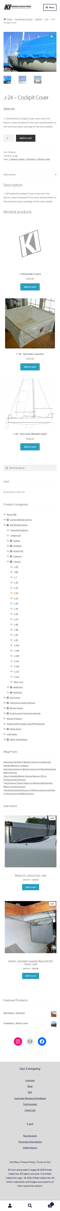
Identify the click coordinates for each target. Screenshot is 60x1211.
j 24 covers (30, 159)
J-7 (15, 577)
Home (9, 19)
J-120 (16, 666)
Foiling (16, 540)
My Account (10, 1205)
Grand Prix (18, 551)
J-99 (16, 566)
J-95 (16, 640)
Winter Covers (16, 708)
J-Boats (38, 19)
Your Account (30, 1135)
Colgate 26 (15, 535)
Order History (30, 1147)
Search (30, 1205)
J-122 (16, 671)
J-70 (16, 619)
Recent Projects (14, 718)
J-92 (16, 634)
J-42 (16, 582)
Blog (30, 1086)
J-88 (16, 629)
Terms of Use (43, 1162)
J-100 (16, 645)
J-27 (16, 598)
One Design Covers (23, 19)
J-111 (16, 661)
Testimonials (30, 1104)
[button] (51, 36)
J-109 (16, 655)
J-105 (16, 650)
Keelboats (18, 687)
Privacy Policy (27, 1162)
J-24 (46, 19)
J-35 (16, 613)
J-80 (16, 624)
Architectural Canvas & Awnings (25, 713)
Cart (46, 1203)
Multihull (17, 692)
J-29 (16, 603)
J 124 (16, 676)
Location (30, 1080)
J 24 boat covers (16, 159)
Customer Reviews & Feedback (30, 1098)
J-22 (16, 587)
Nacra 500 (11, 514)
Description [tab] (10, 174)
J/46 (16, 572)
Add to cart (26, 138)
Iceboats (17, 556)
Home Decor (15, 729)
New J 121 (18, 682)
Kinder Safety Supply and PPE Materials (26, 723)
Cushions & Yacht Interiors (22, 702)
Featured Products (19, 530)
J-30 (16, 608)
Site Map (14, 1162)
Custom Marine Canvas (21, 519)
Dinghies (17, 545)
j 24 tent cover (43, 159)
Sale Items (12, 734)
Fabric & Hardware (18, 739)
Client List (30, 1110)
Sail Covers (15, 697)
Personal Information (30, 1141)
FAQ (30, 1092)
